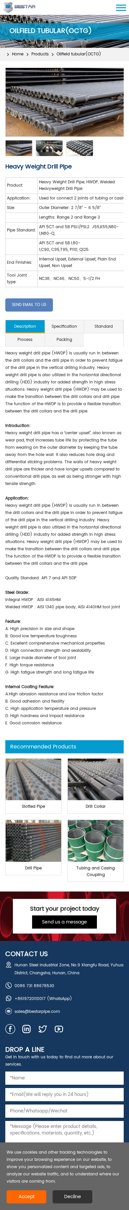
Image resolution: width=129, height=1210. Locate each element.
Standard (104, 326)
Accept (27, 1196)
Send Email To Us (29, 305)
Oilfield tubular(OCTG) (79, 54)
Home (17, 54)
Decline (72, 1196)
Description (25, 326)
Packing (64, 340)
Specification (64, 326)
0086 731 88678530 (34, 986)
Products (40, 54)
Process (25, 340)
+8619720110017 (30, 999)
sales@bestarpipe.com (37, 1012)
